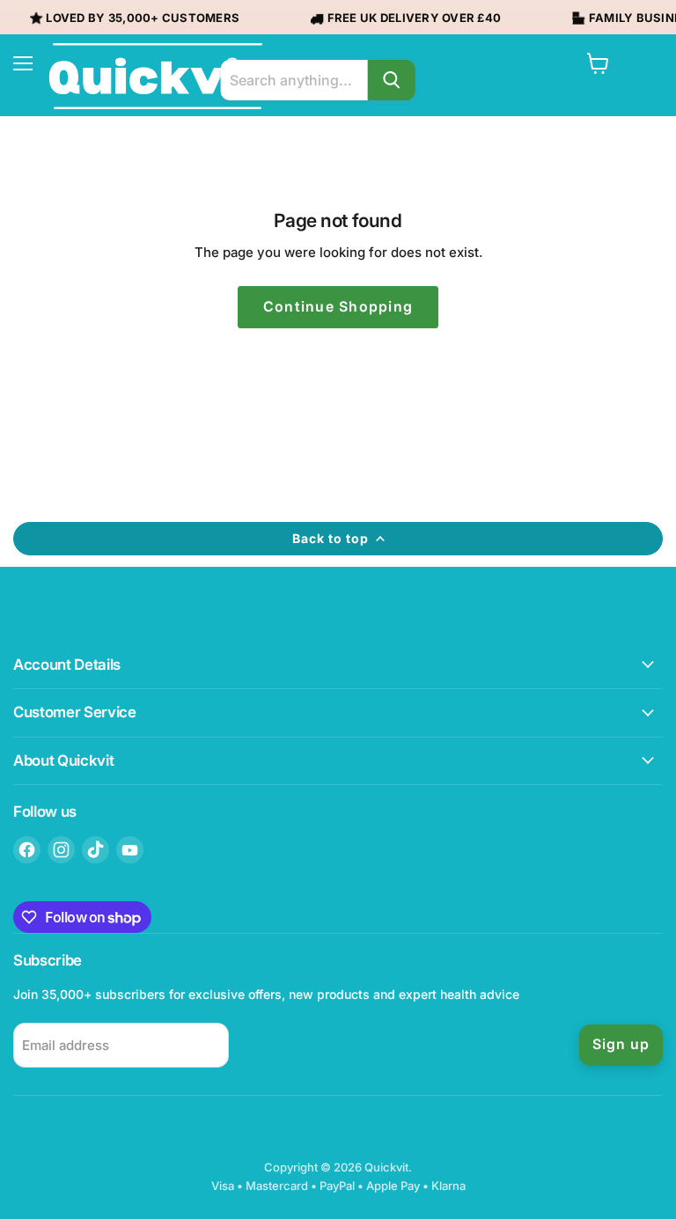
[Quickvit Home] (158, 76)
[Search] (391, 80)
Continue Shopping (338, 306)
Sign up (621, 1044)
